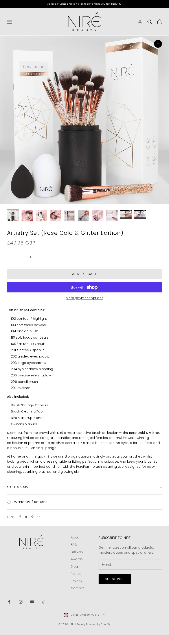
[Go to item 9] (126, 214)
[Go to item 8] (112, 216)
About (76, 537)
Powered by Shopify (98, 624)
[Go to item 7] (98, 216)
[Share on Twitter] (26, 517)
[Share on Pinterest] (32, 517)
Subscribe (115, 579)
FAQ (74, 544)
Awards (77, 559)
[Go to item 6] (83, 216)
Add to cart (84, 274)
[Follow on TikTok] (43, 602)
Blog (74, 566)
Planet (76, 573)
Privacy (77, 581)
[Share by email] (38, 517)
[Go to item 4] (55, 216)
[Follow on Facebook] (9, 602)
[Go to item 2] (27, 216)
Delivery (77, 552)
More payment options (84, 298)
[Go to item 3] (41, 216)
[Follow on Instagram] (20, 602)
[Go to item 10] (140, 214)
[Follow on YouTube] (32, 602)
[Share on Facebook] (20, 517)
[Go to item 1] (13, 216)
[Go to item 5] (69, 216)
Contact (77, 588)
